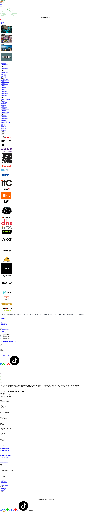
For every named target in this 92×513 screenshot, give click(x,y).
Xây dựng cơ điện (3, 129)
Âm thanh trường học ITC (4, 85)
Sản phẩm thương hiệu (4, 324)
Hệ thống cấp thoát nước (4, 126)
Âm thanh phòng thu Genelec (4, 117)
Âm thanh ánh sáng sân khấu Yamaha (5, 92)
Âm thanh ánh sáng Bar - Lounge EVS (5, 96)
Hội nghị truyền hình (3, 74)
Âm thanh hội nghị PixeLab (4, 64)
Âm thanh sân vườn (3, 101)
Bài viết (2, 325)
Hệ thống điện (3, 124)
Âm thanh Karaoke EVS (4, 107)
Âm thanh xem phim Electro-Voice (5, 112)
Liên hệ (2, 320)
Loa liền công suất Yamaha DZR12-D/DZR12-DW (7, 332)
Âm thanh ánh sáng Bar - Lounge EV (5, 95)
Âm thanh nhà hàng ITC (4, 89)
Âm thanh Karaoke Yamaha (4, 106)
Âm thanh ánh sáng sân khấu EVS (5, 93)
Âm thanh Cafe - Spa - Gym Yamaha (5, 99)
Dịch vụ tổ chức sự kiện (4, 121)
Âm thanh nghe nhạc (3, 108)
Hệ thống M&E (3, 123)
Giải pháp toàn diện (3, 23)
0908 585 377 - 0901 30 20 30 (4, 485)
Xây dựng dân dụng (3, 130)
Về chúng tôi (2, 322)
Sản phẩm (2, 331)
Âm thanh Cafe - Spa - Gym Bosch (5, 98)
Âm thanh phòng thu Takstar (4, 116)
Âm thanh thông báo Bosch (4, 79)
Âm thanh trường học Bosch (4, 84)
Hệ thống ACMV (3, 125)
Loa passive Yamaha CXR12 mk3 (4, 462)
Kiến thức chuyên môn (4, 318)
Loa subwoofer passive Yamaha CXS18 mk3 (5, 455)
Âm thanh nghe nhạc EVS (4, 110)
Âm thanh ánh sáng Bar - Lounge (5, 94)
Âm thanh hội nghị (3, 63)
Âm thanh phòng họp (3, 67)
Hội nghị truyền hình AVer (4, 76)
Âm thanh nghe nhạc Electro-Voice (5, 109)
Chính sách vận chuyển (4, 489)
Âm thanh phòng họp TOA (4, 69)
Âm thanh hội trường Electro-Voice (5, 71)
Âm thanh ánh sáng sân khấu (4, 91)
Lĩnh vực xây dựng (3, 128)
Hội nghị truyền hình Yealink (4, 77)
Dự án (2, 134)
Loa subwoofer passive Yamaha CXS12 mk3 (5, 448)
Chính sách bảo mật (3, 488)
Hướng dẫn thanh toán (4, 482)
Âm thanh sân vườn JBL (4, 102)
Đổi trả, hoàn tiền (3, 490)
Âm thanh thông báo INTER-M (5, 82)
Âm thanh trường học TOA (4, 86)
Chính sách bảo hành (3, 487)
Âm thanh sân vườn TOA (4, 103)
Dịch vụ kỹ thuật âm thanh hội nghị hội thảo (6, 120)
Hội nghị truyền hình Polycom (4, 75)
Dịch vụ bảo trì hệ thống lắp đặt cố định (5, 122)
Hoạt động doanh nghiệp (4, 319)
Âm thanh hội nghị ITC (4, 65)
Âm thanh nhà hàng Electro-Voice (5, 88)
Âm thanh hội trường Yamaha (4, 72)
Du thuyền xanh (3, 132)
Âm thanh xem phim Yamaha (4, 113)
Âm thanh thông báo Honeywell (5, 80)
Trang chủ (2, 22)
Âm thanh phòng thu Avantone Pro (5, 118)
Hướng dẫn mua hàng (3, 481)
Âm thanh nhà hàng (3, 87)
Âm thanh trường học (3, 83)
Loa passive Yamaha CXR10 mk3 (4, 458)
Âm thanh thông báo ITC (4, 81)
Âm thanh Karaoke (3, 105)
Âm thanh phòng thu (3, 115)
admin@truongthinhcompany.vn (5, 329)
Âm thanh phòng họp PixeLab (4, 68)
